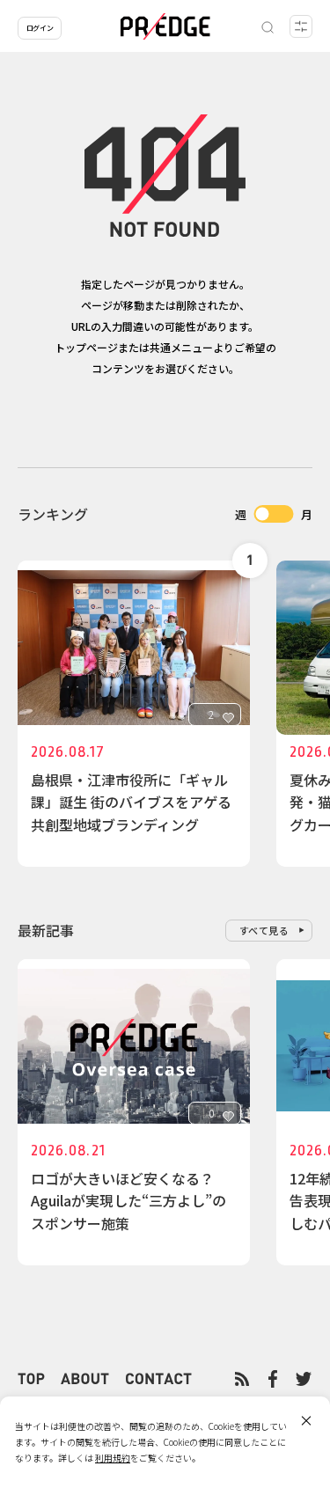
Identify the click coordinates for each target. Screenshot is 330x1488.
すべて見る (264, 930)
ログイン (39, 28)
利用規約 (112, 1457)
